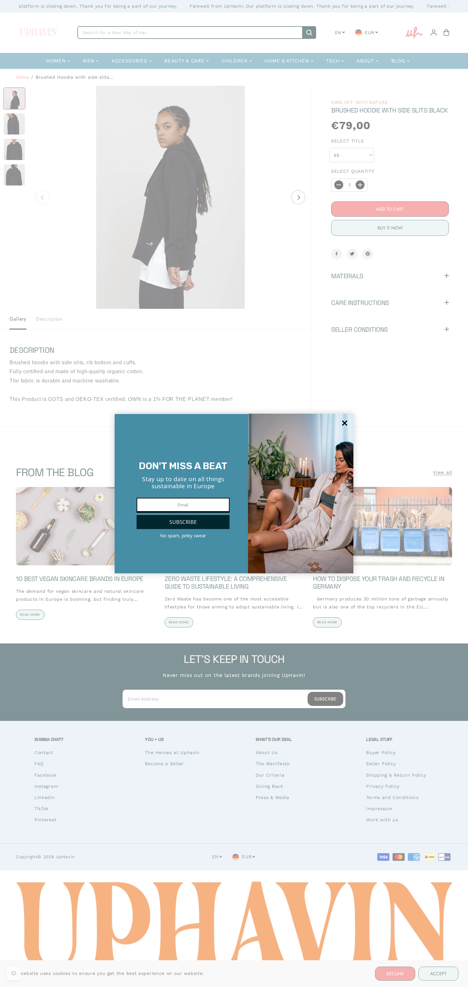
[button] (183, 522)
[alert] (234, 493)
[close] (344, 423)
